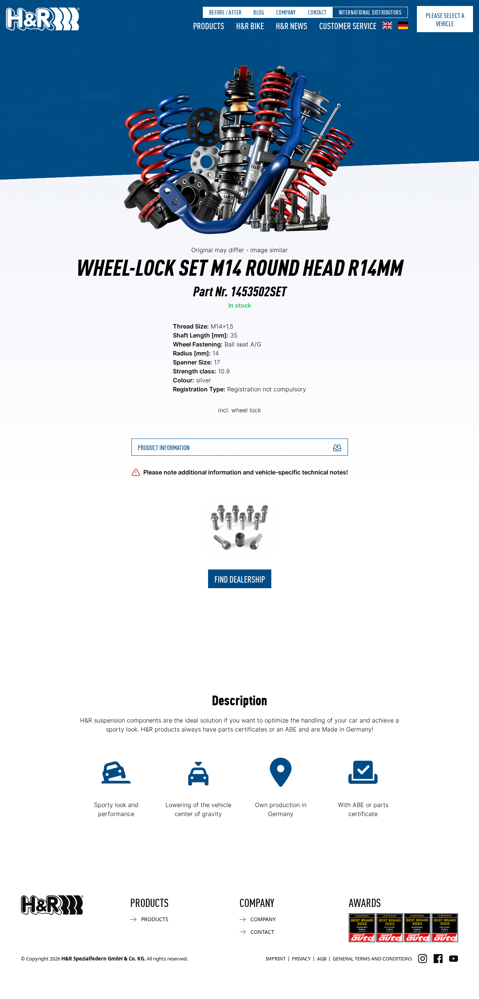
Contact (317, 12)
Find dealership (239, 579)
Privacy (301, 958)
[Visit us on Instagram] (422, 958)
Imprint (276, 958)
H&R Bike (250, 25)
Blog (258, 12)
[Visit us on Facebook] (438, 958)
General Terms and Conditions (372, 958)
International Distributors (370, 12)
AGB (321, 958)
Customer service (347, 25)
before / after (225, 12)
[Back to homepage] (52, 905)
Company (286, 12)
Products (208, 25)
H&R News (291, 25)
